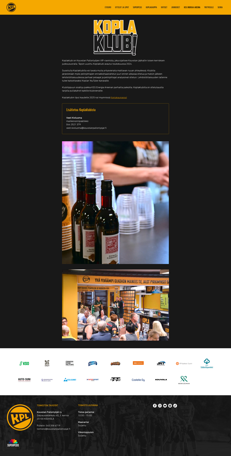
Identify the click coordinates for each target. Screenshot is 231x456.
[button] (175, 7)
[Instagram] (160, 406)
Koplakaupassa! (119, 97)
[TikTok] (175, 406)
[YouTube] (165, 406)
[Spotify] (170, 406)
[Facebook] (155, 406)
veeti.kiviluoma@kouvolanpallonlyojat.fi (86, 128)
